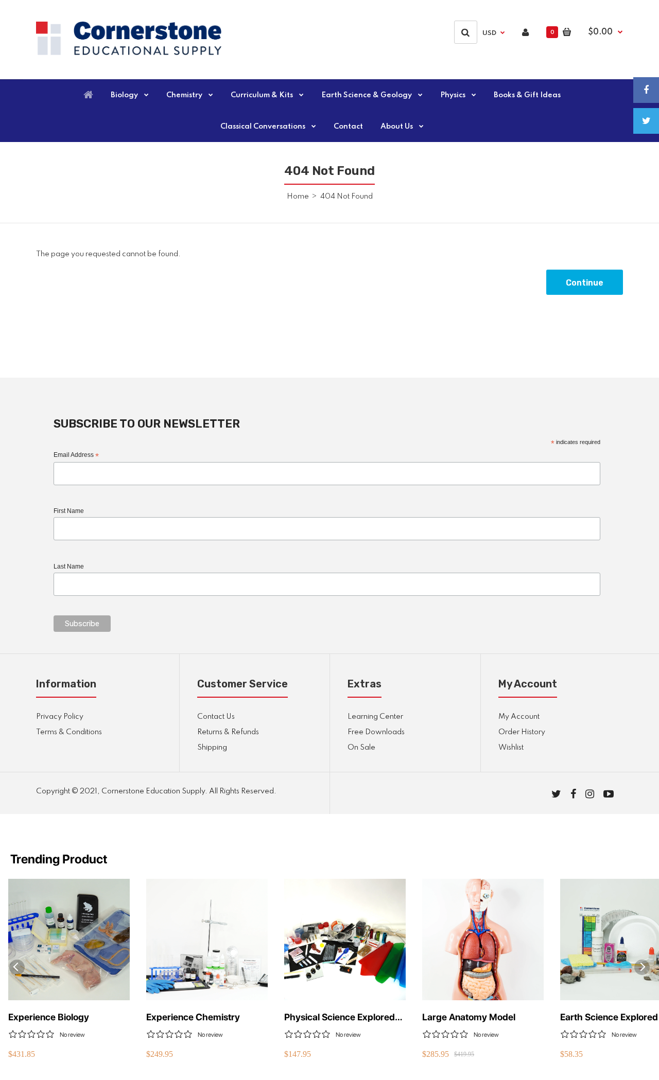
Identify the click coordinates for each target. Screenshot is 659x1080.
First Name (69, 511)
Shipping (212, 747)
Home (298, 196)
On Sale (361, 747)
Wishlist (511, 747)
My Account (519, 716)
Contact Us (216, 716)
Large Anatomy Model (468, 1017)
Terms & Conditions (69, 732)
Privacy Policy (59, 716)
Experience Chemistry (193, 1017)
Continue (584, 283)
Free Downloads (376, 732)
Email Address (76, 455)
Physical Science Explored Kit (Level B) (339, 1017)
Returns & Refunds (228, 732)
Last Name (69, 566)
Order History (521, 732)
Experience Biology (48, 1017)
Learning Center (375, 716)
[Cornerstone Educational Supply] (128, 53)
